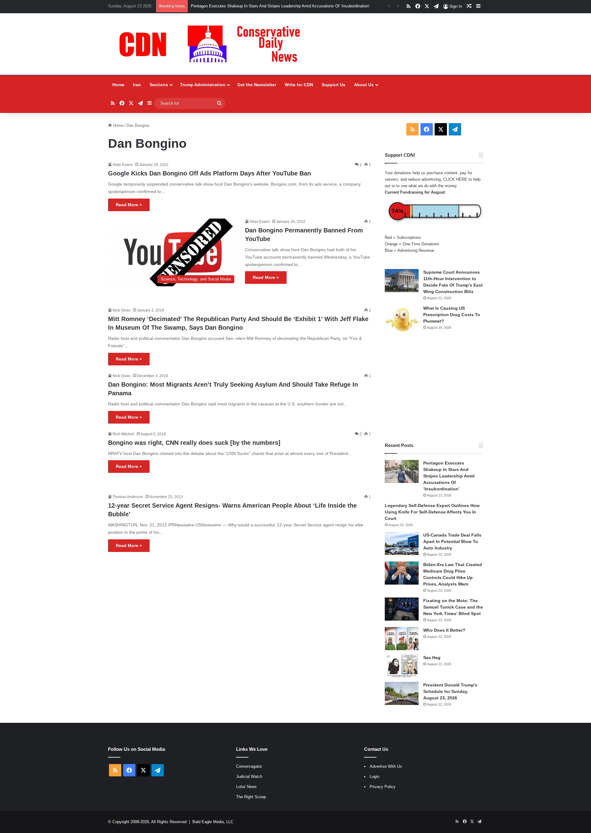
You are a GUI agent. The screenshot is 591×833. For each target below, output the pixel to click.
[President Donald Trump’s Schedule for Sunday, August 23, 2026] (402, 693)
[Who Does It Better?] (402, 638)
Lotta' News (246, 786)
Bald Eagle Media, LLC (212, 821)
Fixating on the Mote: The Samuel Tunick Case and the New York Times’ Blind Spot (453, 607)
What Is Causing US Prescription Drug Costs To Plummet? (451, 315)
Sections (159, 84)
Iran (137, 84)
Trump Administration (202, 84)
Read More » (129, 204)
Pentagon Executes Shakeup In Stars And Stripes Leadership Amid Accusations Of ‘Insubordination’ (280, 6)
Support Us (333, 84)
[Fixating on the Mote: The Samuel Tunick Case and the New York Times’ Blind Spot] (402, 609)
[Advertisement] (434, 388)
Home (118, 84)
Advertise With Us (386, 766)
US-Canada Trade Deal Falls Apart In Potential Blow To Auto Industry (452, 541)
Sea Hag (431, 657)
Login (374, 776)
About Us (364, 84)
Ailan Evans (123, 165)
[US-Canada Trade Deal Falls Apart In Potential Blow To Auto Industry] (402, 543)
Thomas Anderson (128, 497)
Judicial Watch (249, 776)
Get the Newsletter (256, 84)
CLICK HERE (455, 179)
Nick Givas (122, 310)
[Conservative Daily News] (212, 44)
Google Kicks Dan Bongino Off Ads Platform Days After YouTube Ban (209, 173)
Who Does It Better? (444, 630)
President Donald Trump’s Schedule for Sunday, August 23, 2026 (450, 691)
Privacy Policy (383, 786)
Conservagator (249, 766)
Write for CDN (299, 84)
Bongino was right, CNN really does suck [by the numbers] (194, 442)
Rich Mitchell (123, 434)
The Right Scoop (251, 797)
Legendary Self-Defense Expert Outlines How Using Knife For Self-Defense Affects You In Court (432, 512)
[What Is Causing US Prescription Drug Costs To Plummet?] (402, 319)
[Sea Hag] (402, 666)
